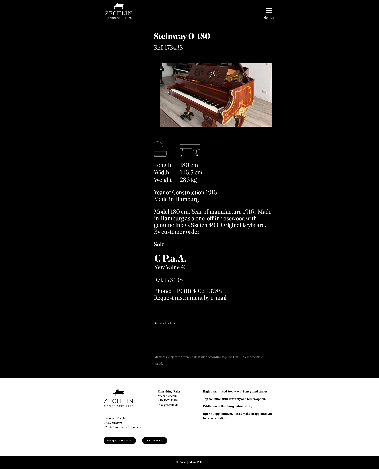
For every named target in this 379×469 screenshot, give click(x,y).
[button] (269, 11)
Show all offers (165, 323)
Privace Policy (196, 462)
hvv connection (154, 440)
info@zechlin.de (168, 405)
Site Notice (181, 462)
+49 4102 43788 (168, 400)
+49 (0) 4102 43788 (197, 291)
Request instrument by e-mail (190, 298)
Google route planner (119, 440)
